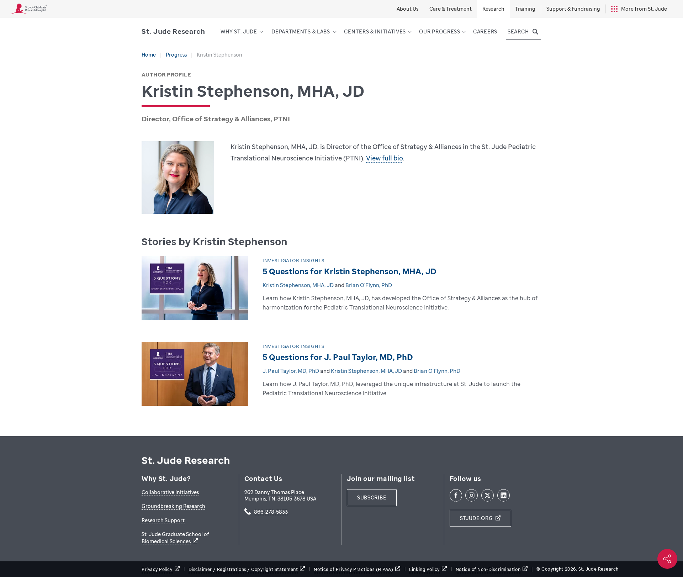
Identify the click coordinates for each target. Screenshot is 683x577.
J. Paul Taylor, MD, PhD (291, 370)
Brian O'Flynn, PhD (368, 284)
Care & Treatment (450, 8)
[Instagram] (471, 495)
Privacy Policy (157, 569)
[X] (487, 495)
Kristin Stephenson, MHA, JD (298, 284)
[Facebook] (456, 495)
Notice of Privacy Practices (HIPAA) (353, 569)
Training (525, 8)
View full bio (384, 158)
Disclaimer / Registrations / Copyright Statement (243, 569)
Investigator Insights (294, 260)
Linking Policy (424, 569)
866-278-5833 (271, 512)
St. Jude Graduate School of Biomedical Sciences (175, 538)
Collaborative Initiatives (170, 492)
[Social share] (667, 559)
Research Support (163, 520)
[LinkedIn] (503, 495)
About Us (407, 8)
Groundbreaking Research (173, 506)
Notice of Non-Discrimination (488, 569)
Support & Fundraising (573, 8)
